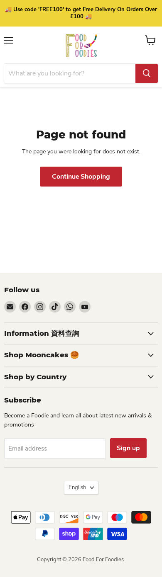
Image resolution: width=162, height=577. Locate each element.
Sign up (128, 448)
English (77, 487)
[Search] (146, 73)
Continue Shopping (81, 176)
